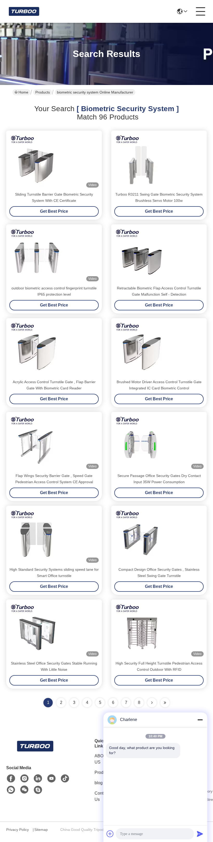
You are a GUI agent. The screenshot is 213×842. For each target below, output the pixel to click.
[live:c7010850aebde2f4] (38, 790)
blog (99, 783)
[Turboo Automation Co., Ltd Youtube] (51, 778)
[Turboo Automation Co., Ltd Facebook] (11, 778)
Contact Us (102, 796)
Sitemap (41, 829)
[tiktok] (65, 778)
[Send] (200, 833)
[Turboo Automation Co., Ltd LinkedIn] (38, 778)
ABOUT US (102, 759)
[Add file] (110, 833)
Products (42, 92)
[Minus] (200, 720)
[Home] (34, 752)
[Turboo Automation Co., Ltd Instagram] (24, 778)
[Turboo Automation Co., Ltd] (23, 11)
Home (23, 92)
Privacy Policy (17, 829)
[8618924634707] (11, 790)
